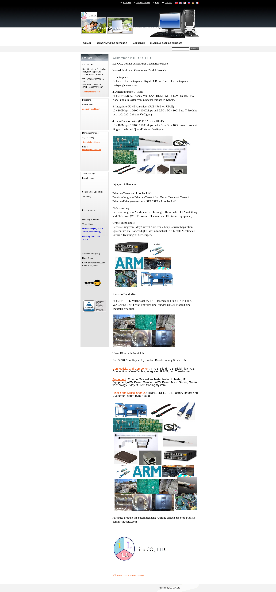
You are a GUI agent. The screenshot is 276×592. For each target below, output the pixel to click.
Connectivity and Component (130, 368)
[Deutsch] (193, 2)
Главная (133, 575)
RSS (157, 2)
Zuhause (87, 43)
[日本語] (185, 2)
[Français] (197, 2)
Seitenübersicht (143, 2)
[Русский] (189, 2)
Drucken (168, 2)
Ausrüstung (139, 43)
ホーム (126, 575)
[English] (180, 2)
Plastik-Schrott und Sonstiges (166, 43)
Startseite (127, 2)
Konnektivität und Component (112, 43)
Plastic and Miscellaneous (129, 393)
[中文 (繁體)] (176, 2)
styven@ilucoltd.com (91, 142)
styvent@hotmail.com (91, 149)
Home (119, 575)
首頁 (114, 575)
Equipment (119, 379)
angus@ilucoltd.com (91, 109)
